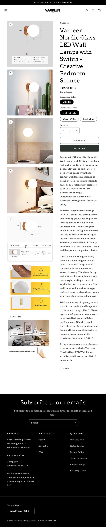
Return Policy (77, 452)
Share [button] (66, 368)
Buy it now (79, 148)
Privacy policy (77, 440)
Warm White (69, 119)
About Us (43, 446)
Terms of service (78, 458)
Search (42, 440)
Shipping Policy (78, 470)
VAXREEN (18, 521)
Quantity (64, 125)
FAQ (41, 452)
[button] (6, 11)
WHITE (67, 102)
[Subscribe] (75, 423)
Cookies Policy (77, 464)
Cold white (88, 119)
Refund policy (77, 446)
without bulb (69, 113)
